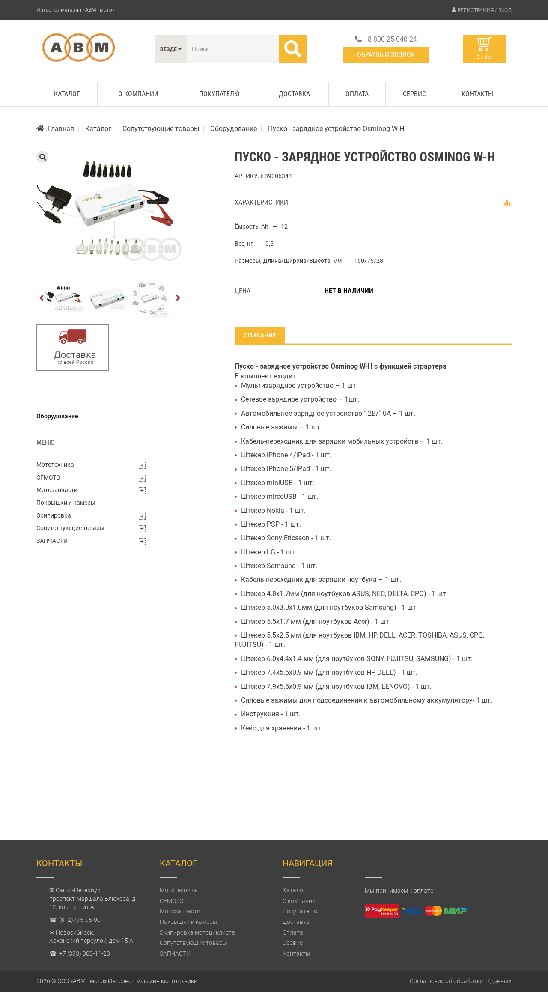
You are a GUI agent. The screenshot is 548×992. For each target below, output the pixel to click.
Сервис (414, 94)
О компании (138, 94)
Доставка (294, 94)
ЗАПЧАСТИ (52, 540)
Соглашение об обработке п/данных (461, 980)
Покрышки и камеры (65, 502)
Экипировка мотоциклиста (197, 932)
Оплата (357, 94)
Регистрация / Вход (485, 10)
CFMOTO (48, 477)
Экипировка (53, 515)
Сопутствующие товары (70, 527)
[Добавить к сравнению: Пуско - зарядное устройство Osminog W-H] (507, 202)
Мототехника (55, 464)
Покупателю (219, 94)
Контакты (477, 94)
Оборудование (57, 416)
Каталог (67, 94)
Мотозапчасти (56, 489)
